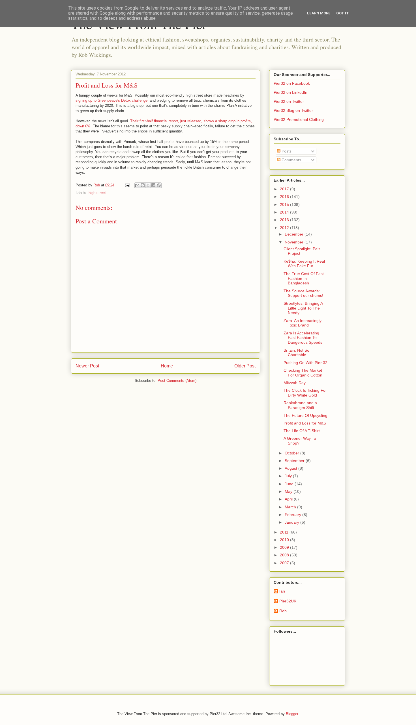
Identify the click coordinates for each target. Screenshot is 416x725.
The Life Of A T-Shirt (302, 430)
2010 (285, 539)
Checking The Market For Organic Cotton (303, 372)
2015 (285, 204)
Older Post (245, 365)
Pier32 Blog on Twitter (293, 110)
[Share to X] (148, 185)
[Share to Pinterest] (159, 185)
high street (97, 193)
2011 (285, 532)
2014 (285, 212)
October (292, 453)
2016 (285, 196)
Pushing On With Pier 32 (305, 362)
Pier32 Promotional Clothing (299, 119)
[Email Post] (127, 185)
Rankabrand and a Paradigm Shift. (300, 405)
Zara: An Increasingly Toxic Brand (302, 323)
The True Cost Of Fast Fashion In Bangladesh (304, 278)
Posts (285, 151)
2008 (285, 555)
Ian (282, 591)
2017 (285, 189)
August (291, 468)
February (293, 514)
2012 (285, 227)
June (290, 484)
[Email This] (137, 185)
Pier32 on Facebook (292, 83)
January (292, 522)
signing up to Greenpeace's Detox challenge (111, 100)
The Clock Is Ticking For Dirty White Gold (305, 392)
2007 (285, 563)
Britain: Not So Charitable (296, 352)
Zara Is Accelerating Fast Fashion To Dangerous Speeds (303, 338)
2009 (285, 547)
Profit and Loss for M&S (305, 423)
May (289, 491)
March (291, 507)
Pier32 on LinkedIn (290, 92)
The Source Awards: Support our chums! (303, 293)
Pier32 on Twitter (289, 101)
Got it (342, 13)
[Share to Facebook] (153, 185)
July (289, 476)
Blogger (292, 714)
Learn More (319, 13)
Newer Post (87, 365)
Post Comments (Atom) (177, 380)
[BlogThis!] (142, 185)
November (295, 242)
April (289, 499)
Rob (283, 611)
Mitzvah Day (295, 382)
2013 (285, 219)
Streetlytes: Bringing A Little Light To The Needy (303, 308)
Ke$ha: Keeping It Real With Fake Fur (304, 263)
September (295, 460)
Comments (290, 160)
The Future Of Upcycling (305, 415)
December (295, 234)
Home (167, 365)
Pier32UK (287, 601)
